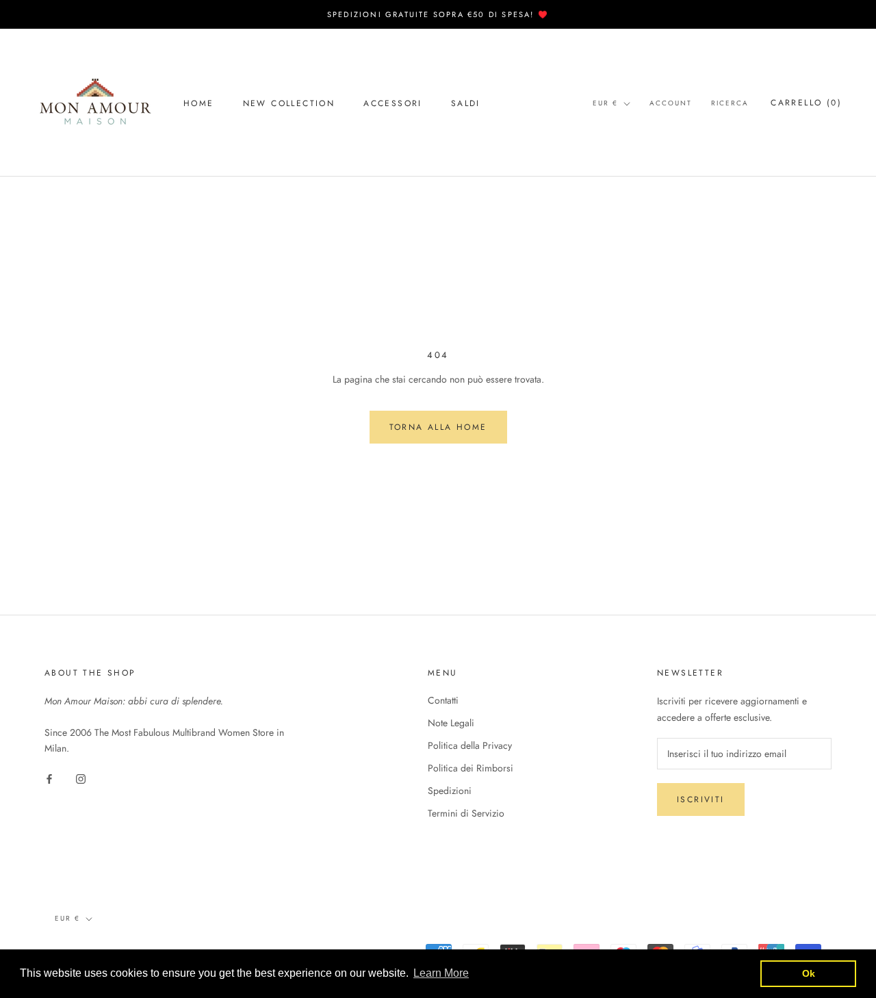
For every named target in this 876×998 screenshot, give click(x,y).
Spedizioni (450, 790)
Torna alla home (438, 427)
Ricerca (730, 103)
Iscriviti (701, 799)
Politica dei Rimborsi (470, 768)
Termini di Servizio (466, 813)
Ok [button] (808, 973)
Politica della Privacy (470, 745)
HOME (198, 103)
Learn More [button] (441, 973)
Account (670, 103)
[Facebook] (49, 778)
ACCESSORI (392, 103)
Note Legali (451, 723)
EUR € (605, 103)
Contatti (443, 700)
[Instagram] (81, 778)
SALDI (465, 103)
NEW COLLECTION (289, 103)
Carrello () (806, 103)
